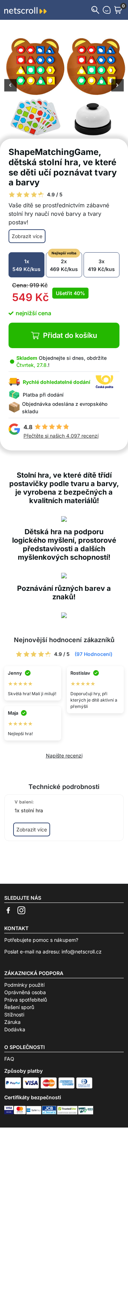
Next (117, 86)
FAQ (9, 1059)
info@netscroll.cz (82, 952)
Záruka (12, 1022)
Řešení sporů (19, 1007)
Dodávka (14, 1029)
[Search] (95, 10)
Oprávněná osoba (25, 992)
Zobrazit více (27, 236)
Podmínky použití (24, 985)
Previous (10, 86)
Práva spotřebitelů (25, 1000)
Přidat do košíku (70, 335)
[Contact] (106, 10)
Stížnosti (14, 1015)
